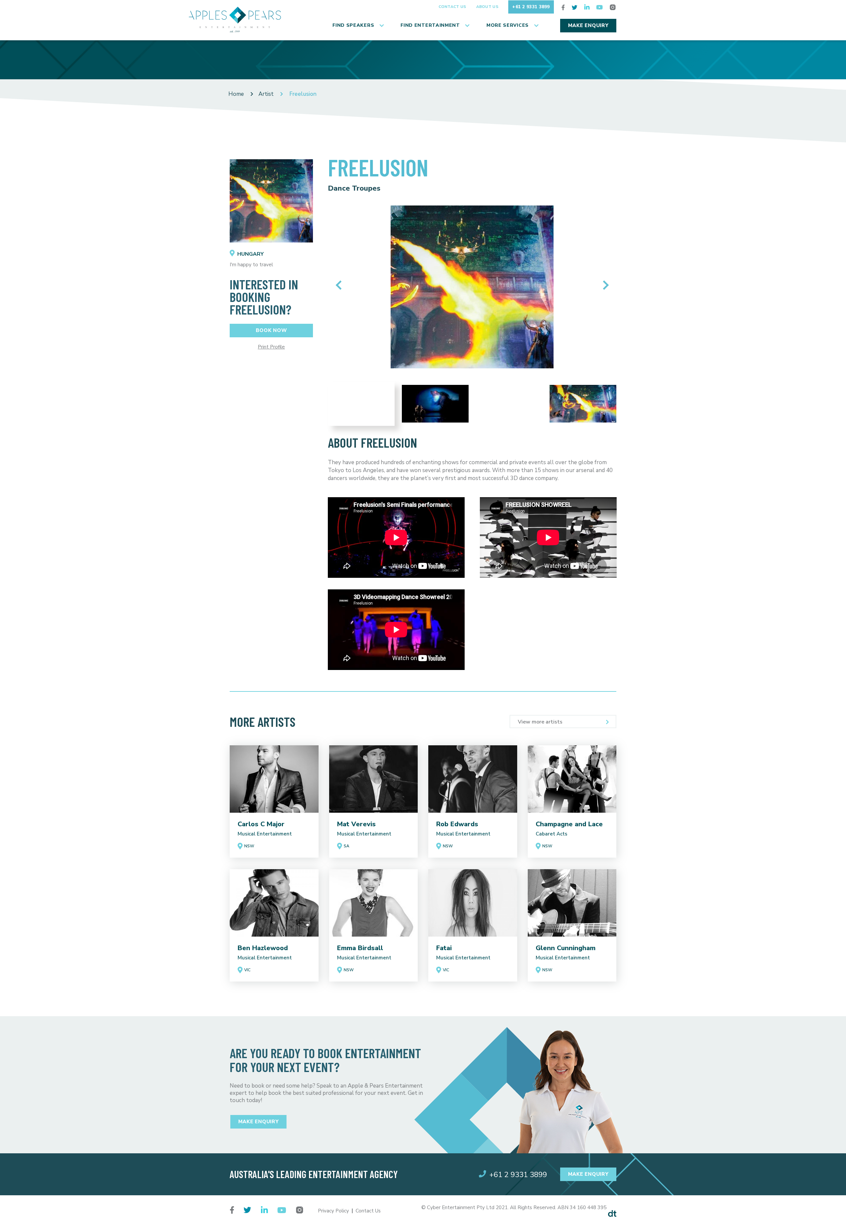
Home (236, 94)
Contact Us (452, 6)
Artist (266, 94)
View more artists (540, 721)
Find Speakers (353, 25)
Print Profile (271, 347)
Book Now (271, 330)
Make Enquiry (588, 25)
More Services (507, 25)
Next (604, 285)
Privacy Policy (333, 1210)
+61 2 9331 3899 (531, 7)
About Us (487, 6)
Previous (340, 285)
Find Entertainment (430, 25)
